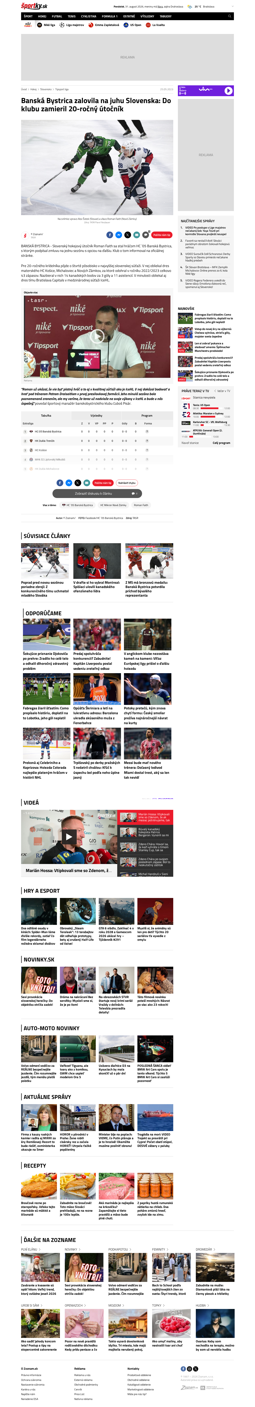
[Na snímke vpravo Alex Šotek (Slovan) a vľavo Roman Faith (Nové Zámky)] (97, 167)
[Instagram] (189, 1369)
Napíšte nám (28, 1394)
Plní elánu (29, 1249)
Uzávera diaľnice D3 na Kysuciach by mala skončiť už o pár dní (114, 1069)
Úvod (24, 89)
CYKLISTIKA (88, 16)
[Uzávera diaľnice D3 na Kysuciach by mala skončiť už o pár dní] (117, 1048)
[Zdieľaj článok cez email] (136, 235)
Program (147, 415)
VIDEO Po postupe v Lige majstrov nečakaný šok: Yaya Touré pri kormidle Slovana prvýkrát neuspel (205, 230)
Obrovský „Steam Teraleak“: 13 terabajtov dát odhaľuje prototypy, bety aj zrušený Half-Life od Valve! (77, 935)
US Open (135, 25)
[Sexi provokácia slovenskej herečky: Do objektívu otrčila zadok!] (39, 980)
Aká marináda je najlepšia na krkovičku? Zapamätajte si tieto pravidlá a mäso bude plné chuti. (116, 1210)
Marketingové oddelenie (141, 1389)
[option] (40, 1303)
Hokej (33, 89)
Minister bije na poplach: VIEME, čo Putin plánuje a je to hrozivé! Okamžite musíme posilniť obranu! (116, 1140)
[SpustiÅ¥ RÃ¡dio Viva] (205, 89)
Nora (160, 6)
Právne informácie (31, 1375)
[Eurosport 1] (186, 406)
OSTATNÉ (129, 16)
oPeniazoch (74, 1305)
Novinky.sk (39, 959)
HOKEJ (42, 16)
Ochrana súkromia (31, 1380)
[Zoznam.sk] (190, 1389)
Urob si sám (30, 1305)
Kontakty (133, 1368)
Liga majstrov (75, 25)
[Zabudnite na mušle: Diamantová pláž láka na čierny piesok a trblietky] (215, 1267)
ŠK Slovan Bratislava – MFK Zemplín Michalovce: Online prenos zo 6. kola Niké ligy (206, 270)
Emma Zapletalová (107, 25)
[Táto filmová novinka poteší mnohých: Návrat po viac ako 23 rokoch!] (155, 980)
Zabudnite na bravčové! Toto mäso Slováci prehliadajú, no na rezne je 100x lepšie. (76, 1208)
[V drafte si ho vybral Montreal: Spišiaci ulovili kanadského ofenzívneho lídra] (97, 561)
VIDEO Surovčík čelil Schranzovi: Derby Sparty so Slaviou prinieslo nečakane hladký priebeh (207, 257)
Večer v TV (223, 391)
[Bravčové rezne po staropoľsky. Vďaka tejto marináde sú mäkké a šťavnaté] (39, 1186)
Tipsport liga (62, 89)
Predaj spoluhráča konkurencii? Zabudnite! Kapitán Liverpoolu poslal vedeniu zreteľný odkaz (214, 361)
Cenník (78, 1389)
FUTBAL (57, 16)
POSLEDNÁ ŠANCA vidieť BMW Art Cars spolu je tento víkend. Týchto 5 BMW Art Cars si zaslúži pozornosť (154, 1073)
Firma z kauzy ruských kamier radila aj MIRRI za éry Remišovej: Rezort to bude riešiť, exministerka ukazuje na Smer (38, 1142)
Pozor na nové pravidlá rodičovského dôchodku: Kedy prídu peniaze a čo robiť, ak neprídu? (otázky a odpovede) (83, 1345)
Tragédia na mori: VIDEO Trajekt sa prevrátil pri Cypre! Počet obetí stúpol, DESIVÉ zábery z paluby (154, 1140)
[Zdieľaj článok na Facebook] (109, 235)
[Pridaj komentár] (145, 235)
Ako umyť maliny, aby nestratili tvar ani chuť (167, 1343)
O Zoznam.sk (29, 1368)
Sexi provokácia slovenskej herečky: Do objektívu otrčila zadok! (37, 1000)
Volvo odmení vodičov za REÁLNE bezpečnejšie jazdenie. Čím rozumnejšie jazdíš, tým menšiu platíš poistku (38, 1073)
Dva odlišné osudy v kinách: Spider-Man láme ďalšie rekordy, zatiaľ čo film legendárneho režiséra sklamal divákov (38, 935)
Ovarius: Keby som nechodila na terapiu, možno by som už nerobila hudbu (215, 1345)
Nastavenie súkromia (32, 1384)
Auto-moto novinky (52, 1028)
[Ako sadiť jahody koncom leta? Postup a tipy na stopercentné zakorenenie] (40, 1323)
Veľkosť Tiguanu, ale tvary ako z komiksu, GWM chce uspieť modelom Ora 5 (74, 1071)
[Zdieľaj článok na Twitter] (127, 235)
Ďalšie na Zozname (50, 1240)
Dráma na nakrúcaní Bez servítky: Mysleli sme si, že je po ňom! (76, 1000)
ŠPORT (28, 16)
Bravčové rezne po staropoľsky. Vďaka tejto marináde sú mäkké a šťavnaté (38, 1208)
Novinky (71, 1249)
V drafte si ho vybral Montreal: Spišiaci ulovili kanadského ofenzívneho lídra (96, 586)
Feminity (158, 1249)
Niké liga (49, 25)
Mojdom (114, 1305)
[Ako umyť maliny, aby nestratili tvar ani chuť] (171, 1323)
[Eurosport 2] (186, 414)
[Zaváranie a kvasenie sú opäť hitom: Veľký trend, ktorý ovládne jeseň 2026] (40, 1267)
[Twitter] (195, 1369)
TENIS (72, 16)
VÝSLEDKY (147, 16)
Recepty (35, 1165)
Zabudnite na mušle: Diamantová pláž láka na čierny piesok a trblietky (213, 1289)
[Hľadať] (230, 16)
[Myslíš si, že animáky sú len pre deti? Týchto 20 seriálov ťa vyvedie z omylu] (155, 911)
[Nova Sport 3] (186, 423)
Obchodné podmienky (86, 1384)
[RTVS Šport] (186, 398)
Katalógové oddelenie (139, 1384)
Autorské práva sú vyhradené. (197, 1380)
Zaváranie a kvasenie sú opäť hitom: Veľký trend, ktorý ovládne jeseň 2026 (38, 1289)
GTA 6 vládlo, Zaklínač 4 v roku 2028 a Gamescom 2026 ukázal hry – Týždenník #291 (116, 934)
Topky (156, 1305)
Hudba (201, 1305)
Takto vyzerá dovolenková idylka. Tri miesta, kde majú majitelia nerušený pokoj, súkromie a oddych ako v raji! (127, 1345)
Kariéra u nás (28, 1389)
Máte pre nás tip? (137, 1394)
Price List (79, 1394)
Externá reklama (83, 1380)
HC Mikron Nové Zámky (113, 505)
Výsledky (96, 415)
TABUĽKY (166, 16)
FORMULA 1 (110, 16)
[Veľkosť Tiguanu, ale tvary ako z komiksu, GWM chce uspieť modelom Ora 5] (78, 1048)
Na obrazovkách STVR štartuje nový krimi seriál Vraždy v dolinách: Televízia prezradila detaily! (116, 1004)
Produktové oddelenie (139, 1375)
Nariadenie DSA (29, 1399)
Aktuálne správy (47, 1097)
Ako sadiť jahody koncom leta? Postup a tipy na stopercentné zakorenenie (39, 1345)
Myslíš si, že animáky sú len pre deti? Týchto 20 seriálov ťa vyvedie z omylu (154, 934)
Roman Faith (141, 505)
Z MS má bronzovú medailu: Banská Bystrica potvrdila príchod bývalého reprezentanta (146, 588)
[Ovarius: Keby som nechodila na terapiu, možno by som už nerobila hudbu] (215, 1323)
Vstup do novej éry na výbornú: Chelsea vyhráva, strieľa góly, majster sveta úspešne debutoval (213, 332)
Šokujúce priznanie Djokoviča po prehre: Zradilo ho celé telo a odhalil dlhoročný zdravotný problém (214, 375)
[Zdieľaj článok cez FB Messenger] (118, 235)
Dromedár (204, 1249)
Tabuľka (46, 415)
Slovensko (46, 89)
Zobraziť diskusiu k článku (106, 493)
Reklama (79, 1368)
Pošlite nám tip (161, 235)
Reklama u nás (82, 1375)
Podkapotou (118, 1249)
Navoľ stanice (190, 442)
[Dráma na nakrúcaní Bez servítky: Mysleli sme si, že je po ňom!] (78, 980)
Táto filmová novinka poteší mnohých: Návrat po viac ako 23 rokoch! (153, 1000)
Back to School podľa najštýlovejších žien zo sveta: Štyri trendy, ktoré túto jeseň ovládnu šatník (169, 1289)
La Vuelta (159, 25)
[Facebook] (183, 1369)
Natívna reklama (83, 1399)
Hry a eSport (42, 890)
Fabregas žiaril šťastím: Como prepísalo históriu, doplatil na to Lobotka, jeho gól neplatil (214, 318)
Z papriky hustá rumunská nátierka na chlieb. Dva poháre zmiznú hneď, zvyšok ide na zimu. (155, 1208)
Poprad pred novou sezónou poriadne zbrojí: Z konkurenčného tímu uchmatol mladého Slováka (45, 588)
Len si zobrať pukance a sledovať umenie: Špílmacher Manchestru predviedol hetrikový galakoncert (212, 347)
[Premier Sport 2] (186, 431)
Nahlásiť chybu (127, 483)
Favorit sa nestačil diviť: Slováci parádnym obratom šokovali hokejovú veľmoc (207, 243)
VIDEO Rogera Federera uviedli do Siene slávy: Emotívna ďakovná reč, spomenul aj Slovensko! (205, 283)
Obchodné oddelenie (139, 1380)
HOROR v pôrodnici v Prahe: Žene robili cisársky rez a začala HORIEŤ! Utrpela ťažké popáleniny (75, 1142)
